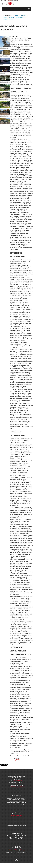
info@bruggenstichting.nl (18, 786)
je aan (11, 825)
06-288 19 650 (18, 781)
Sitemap (22, 850)
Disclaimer (11, 850)
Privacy (17, 850)
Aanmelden (16, 815)
